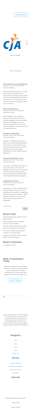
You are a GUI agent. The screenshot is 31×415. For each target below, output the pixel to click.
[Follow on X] (20, 8)
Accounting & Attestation (15, 366)
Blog (15, 344)
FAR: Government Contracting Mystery (15, 84)
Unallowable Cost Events (11, 181)
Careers (15, 347)
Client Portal (21, 15)
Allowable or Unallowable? (11, 133)
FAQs (15, 350)
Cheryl (6, 160)
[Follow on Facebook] (14, 8)
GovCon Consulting (15, 363)
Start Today (15, 280)
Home (15, 340)
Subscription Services (15, 369)
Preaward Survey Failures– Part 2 (13, 158)
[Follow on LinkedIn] (10, 8)
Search (25, 209)
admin (6, 86)
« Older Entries (7, 206)
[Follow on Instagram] (17, 8)
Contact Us (15, 353)
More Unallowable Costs (10, 109)
